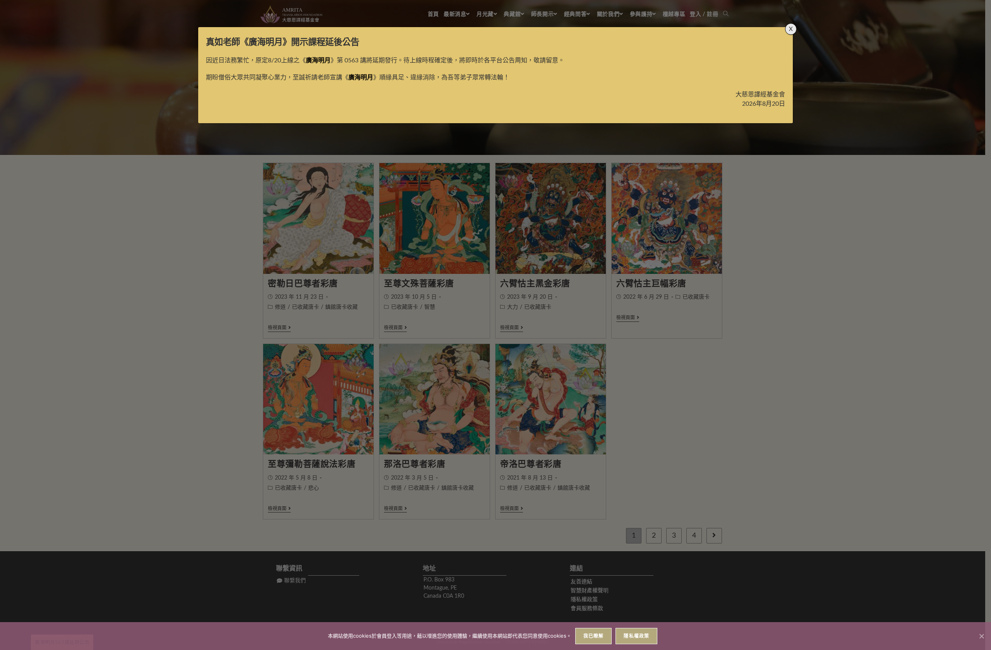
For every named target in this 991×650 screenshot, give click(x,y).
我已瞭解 (593, 636)
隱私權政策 (636, 636)
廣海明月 (266, 42)
